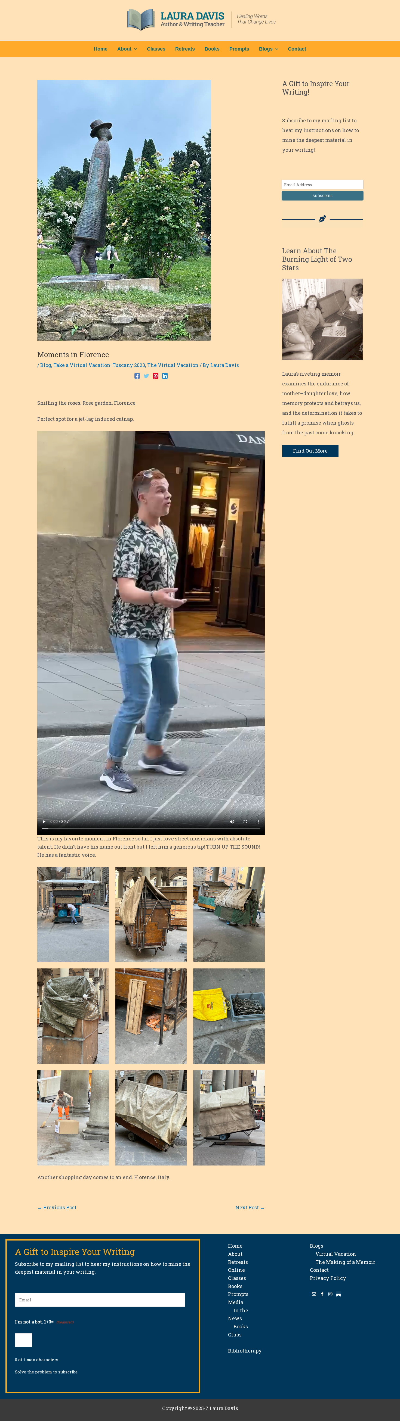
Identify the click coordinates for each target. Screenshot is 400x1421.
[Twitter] (146, 375)
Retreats (238, 1262)
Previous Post (56, 1207)
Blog (45, 365)
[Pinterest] (155, 375)
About (235, 1254)
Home (235, 1245)
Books (235, 1286)
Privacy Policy (328, 1278)
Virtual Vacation (333, 1254)
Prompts (238, 1294)
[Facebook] (137, 375)
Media (235, 1302)
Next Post (250, 1207)
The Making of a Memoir (342, 1262)
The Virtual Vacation (173, 365)
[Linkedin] (165, 375)
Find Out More (310, 450)
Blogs (316, 1245)
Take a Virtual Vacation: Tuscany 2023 (99, 365)
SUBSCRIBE (323, 195)
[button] (134, 49)
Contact (319, 1270)
